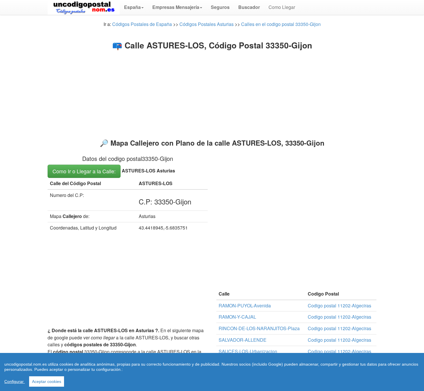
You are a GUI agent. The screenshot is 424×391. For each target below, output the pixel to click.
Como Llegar (282, 7)
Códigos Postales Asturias (206, 24)
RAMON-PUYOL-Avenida (245, 305)
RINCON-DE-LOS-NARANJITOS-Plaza (259, 328)
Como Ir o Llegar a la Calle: (84, 171)
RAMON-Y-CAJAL (237, 316)
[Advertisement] (212, 92)
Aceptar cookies (46, 381)
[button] (134, 7)
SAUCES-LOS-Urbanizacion (248, 351)
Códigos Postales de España (142, 24)
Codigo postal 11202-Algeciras (339, 305)
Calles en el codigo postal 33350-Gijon (281, 24)
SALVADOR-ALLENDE (243, 340)
